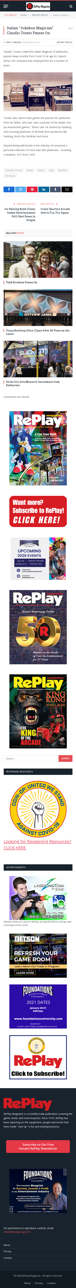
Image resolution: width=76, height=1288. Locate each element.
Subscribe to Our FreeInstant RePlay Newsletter (38, 1146)
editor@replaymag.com (17, 1231)
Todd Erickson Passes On (21, 282)
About (7, 1245)
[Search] (70, 6)
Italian (41, 170)
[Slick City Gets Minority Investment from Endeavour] (38, 359)
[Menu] (6, 6)
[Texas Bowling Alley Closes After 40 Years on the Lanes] (38, 307)
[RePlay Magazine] (38, 6)
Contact (8, 1257)
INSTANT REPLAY (64, 42)
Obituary (10, 175)
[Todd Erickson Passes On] (38, 259)
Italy (51, 170)
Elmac (30, 170)
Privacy (7, 1251)
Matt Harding (14, 42)
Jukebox (63, 170)
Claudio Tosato (13, 170)
